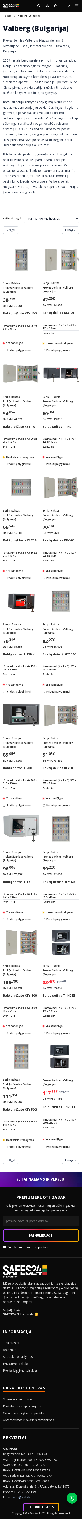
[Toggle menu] (76, 6)
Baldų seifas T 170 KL (19, 654)
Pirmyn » (70, 230)
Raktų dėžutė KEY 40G (59, 882)
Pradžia (7, 15)
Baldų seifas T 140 (57, 426)
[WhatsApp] (72, 1498)
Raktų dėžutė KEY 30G (59, 654)
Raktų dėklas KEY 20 (58, 313)
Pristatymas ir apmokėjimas (23, 1406)
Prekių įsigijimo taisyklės (20, 1370)
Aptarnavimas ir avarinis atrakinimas (28, 1420)
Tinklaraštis (11, 1343)
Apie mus (9, 1350)
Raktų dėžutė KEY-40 (19, 426)
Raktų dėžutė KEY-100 (20, 995)
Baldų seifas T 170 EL (59, 1107)
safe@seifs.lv (21, 1497)
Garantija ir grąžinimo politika (23, 1413)
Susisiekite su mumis (17, 1399)
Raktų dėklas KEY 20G (20, 540)
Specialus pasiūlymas (18, 1356)
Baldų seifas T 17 (16, 882)
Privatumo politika (35, 1247)
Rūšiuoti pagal (12, 218)
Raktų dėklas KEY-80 (58, 768)
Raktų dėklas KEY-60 (58, 540)
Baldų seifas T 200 (17, 768)
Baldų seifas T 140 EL (59, 995)
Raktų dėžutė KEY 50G (20, 1109)
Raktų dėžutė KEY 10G (20, 313)
